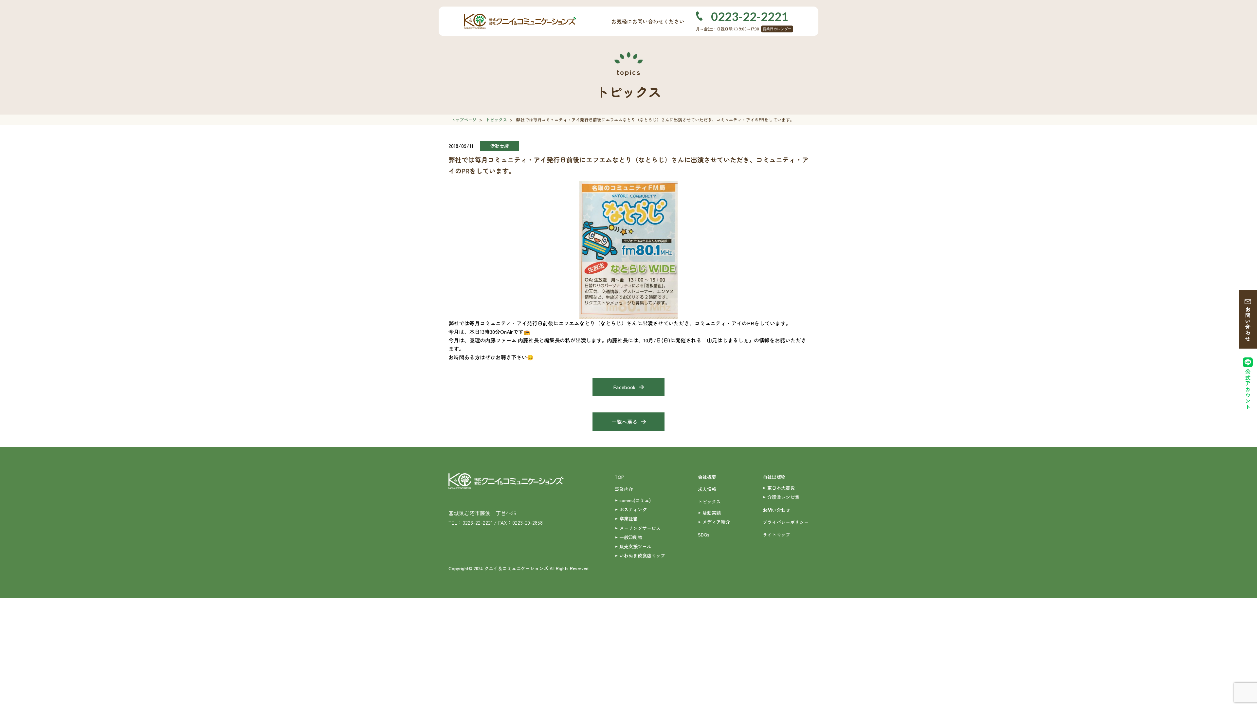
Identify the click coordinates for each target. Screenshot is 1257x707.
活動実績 (711, 512)
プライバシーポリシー (786, 522)
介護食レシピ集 (783, 497)
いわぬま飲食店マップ (642, 555)
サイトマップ (776, 534)
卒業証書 (628, 518)
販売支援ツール (635, 546)
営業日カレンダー (777, 29)
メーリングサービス (640, 528)
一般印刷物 (630, 537)
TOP (619, 477)
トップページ (464, 120)
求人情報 (707, 489)
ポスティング (633, 509)
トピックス (496, 120)
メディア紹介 (716, 521)
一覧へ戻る (624, 422)
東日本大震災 (781, 487)
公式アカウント (1248, 389)
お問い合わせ (1248, 324)
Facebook (624, 387)
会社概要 (707, 477)
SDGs (703, 534)
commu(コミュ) (635, 500)
